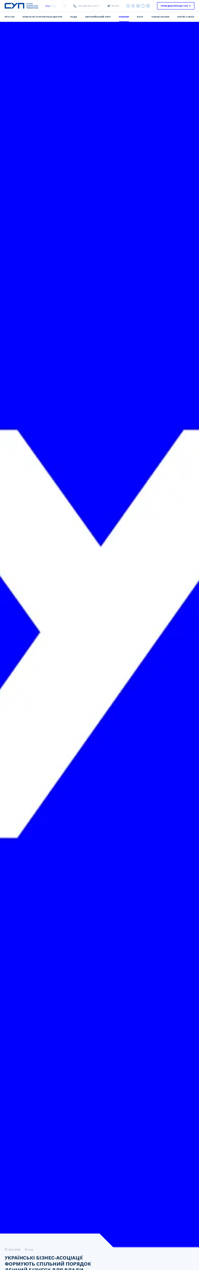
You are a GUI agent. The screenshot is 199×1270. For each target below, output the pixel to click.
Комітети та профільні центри (42, 16)
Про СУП (10, 16)
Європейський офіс (98, 16)
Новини (124, 16)
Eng (54, 5)
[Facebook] (138, 6)
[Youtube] (143, 6)
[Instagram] (133, 6)
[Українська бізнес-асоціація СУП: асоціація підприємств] (21, 6)
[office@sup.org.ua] (128, 6)
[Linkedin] (148, 6)
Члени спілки (160, 16)
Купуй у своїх (185, 16)
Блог (140, 16)
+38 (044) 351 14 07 (87, 6)
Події (73, 16)
